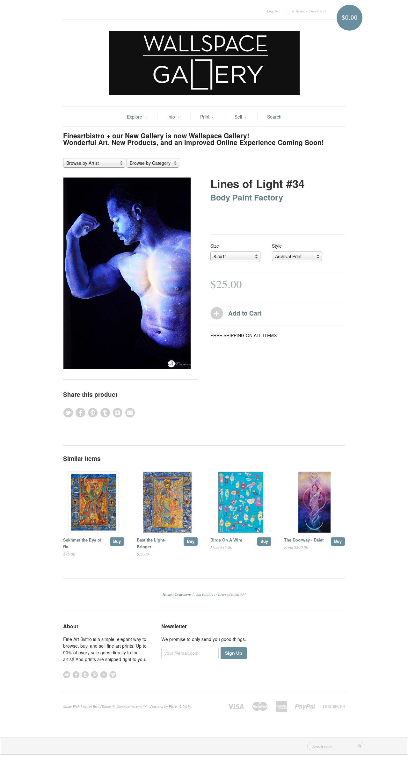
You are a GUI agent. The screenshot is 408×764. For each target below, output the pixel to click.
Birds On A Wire (226, 540)
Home (167, 594)
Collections (183, 594)
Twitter (66, 674)
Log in (272, 11)
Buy (117, 541)
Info (171, 116)
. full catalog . (204, 594)
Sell (239, 116)
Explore (135, 116)
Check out (317, 11)
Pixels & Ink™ (180, 706)
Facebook (76, 674)
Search (274, 116)
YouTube (103, 674)
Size (214, 246)
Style (277, 246)
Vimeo (113, 674)
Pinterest (94, 674)
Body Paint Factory (246, 197)
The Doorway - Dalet (304, 540)
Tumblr (85, 674)
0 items (298, 11)
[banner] (204, 63)
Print (205, 116)
